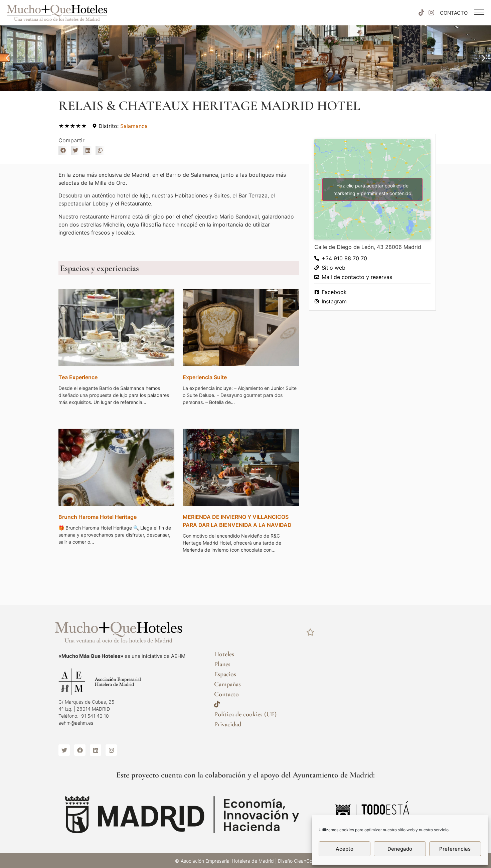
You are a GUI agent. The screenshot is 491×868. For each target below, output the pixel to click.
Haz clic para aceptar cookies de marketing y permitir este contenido (372, 189)
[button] (7, 58)
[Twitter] (64, 750)
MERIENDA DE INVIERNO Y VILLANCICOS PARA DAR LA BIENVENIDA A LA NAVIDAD (237, 521)
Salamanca (134, 126)
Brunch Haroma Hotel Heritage (97, 517)
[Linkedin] (95, 750)
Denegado (399, 849)
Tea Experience (78, 377)
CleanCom (305, 861)
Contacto (226, 694)
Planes (222, 664)
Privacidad (227, 724)
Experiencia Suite (205, 377)
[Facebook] (80, 750)
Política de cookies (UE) (245, 714)
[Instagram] (432, 13)
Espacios (225, 674)
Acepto (344, 849)
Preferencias (455, 849)
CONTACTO (454, 13)
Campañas (227, 684)
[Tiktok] (421, 13)
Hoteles (224, 654)
